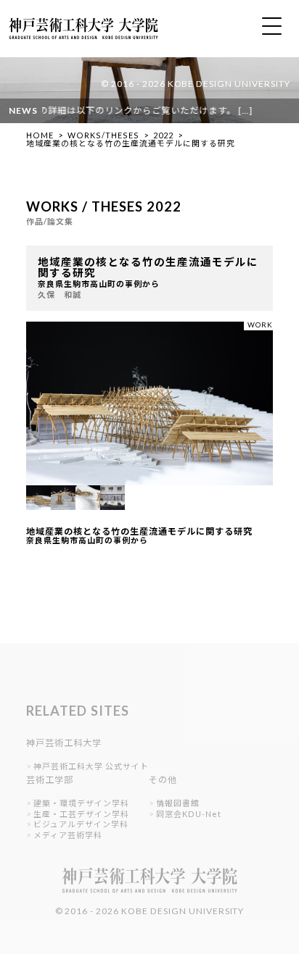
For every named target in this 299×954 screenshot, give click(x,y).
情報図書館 (178, 803)
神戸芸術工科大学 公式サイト (91, 766)
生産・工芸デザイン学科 (81, 814)
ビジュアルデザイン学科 (80, 824)
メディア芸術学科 (67, 835)
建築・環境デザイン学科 (81, 803)
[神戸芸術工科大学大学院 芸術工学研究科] (79, 45)
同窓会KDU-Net (188, 814)
